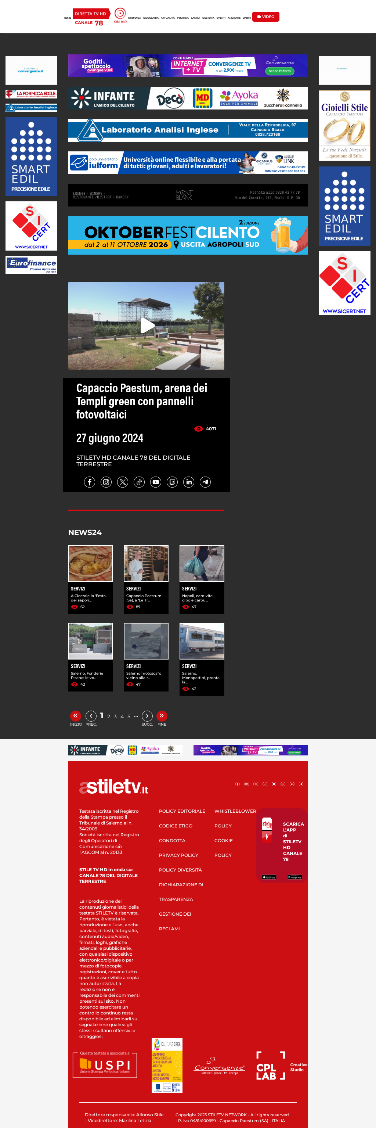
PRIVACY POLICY (178, 855)
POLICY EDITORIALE (182, 811)
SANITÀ (195, 18)
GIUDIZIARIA (151, 18)
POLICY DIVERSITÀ (180, 870)
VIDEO (267, 16)
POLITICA (183, 18)
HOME (67, 18)
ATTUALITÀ (168, 18)
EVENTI (221, 18)
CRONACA (134, 18)
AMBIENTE (234, 18)
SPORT (247, 18)
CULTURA (208, 18)
